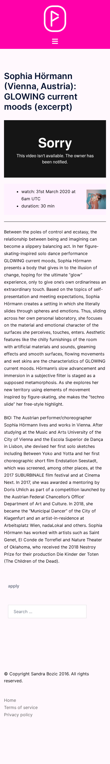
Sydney (67, 754)
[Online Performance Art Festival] (55, 18)
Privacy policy (18, 714)
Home (10, 700)
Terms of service (21, 707)
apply (13, 586)
